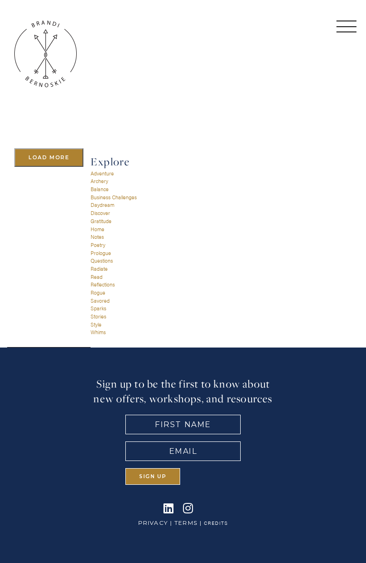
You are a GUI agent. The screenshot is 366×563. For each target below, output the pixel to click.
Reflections (103, 284)
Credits (216, 523)
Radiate (99, 268)
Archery (99, 180)
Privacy (153, 522)
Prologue (101, 252)
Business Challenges (114, 197)
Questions (102, 260)
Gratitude (101, 221)
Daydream (102, 204)
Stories (98, 316)
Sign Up (152, 476)
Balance (100, 189)
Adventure (102, 173)
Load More (49, 157)
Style (96, 324)
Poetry (98, 244)
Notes (97, 236)
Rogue (98, 292)
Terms (185, 522)
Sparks (98, 308)
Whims (98, 332)
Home (97, 229)
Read (96, 276)
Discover (100, 212)
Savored (100, 300)
